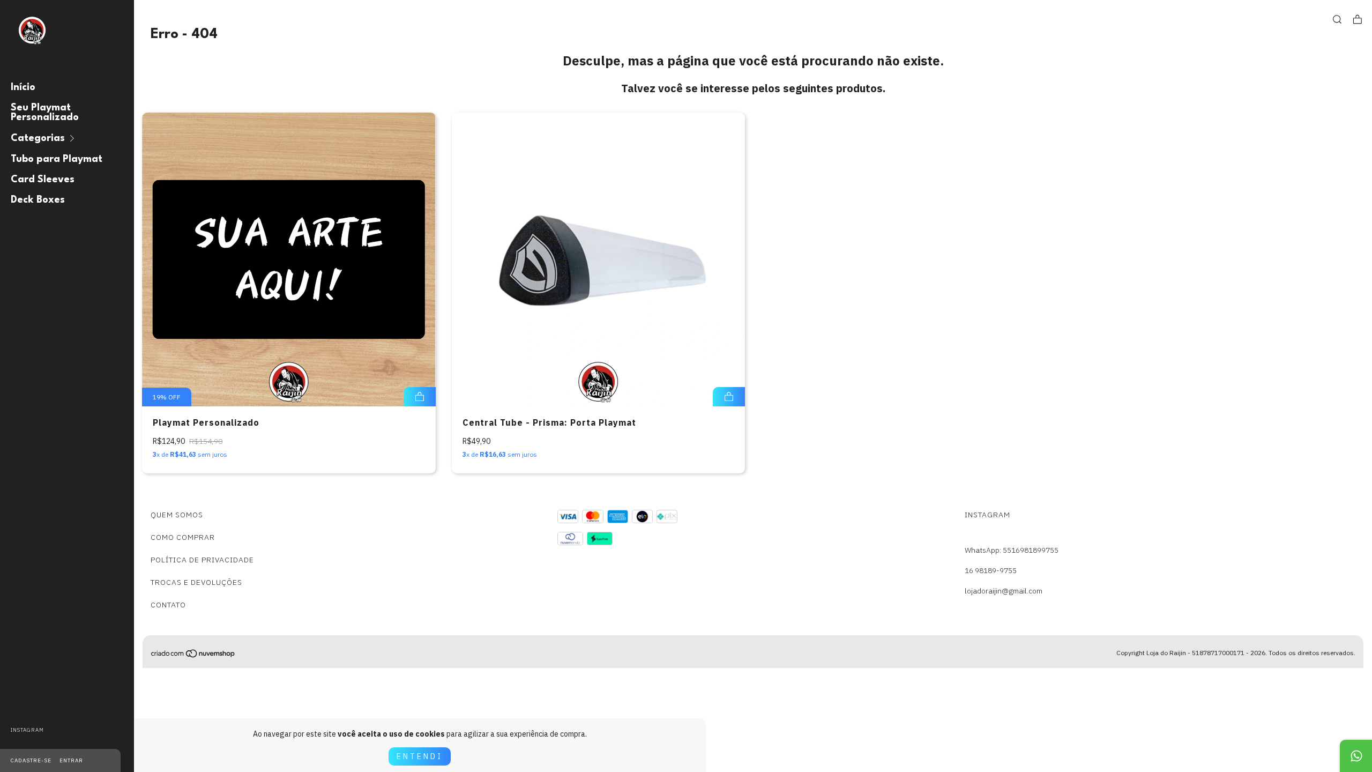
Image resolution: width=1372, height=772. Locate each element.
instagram (27, 729)
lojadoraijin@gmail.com (1003, 591)
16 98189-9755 (991, 570)
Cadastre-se (31, 760)
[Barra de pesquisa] (1337, 19)
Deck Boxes (38, 200)
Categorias (38, 138)
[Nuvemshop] (193, 655)
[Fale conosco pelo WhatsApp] (1356, 756)
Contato (168, 605)
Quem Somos (177, 514)
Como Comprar (183, 537)
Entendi (420, 756)
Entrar (71, 760)
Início (23, 87)
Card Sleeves (42, 179)
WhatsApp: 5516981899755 (1011, 550)
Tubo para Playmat (56, 159)
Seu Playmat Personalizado (45, 112)
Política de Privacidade (202, 560)
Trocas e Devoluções (196, 582)
